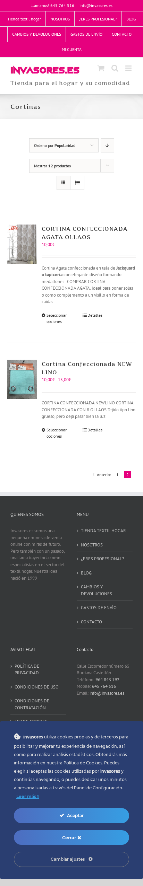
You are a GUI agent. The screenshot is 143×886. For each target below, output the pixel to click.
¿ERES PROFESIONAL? (102, 559)
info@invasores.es (95, 5)
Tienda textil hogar (103, 531)
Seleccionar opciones (57, 318)
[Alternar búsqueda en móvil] (114, 68)
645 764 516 (104, 686)
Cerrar (69, 837)
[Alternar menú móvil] (129, 68)
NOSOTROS (92, 545)
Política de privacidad (27, 669)
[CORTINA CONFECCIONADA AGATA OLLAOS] (22, 244)
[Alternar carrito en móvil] (101, 68)
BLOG (86, 573)
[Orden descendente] (107, 145)
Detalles (94, 315)
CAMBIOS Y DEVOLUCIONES (96, 590)
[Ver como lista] (77, 183)
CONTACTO (91, 622)
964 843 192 (107, 680)
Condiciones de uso (37, 687)
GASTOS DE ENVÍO (99, 608)
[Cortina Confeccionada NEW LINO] (22, 379)
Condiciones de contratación (32, 704)
